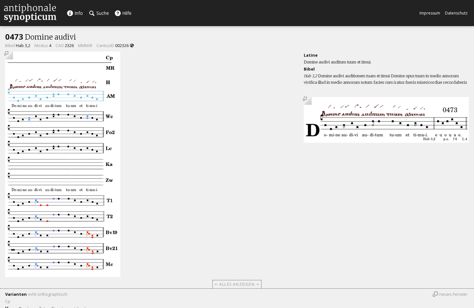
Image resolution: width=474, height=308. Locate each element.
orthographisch (52, 294)
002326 (122, 45)
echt (32, 294)
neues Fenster (453, 294)
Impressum (430, 13)
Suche (102, 13)
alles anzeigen (237, 284)
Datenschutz (456, 13)
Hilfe (126, 13)
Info (78, 13)
